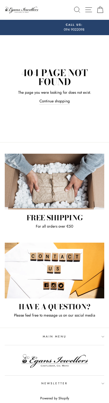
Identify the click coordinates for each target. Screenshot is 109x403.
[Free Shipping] (54, 181)
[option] (56, 28)
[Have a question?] (54, 270)
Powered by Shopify (54, 398)
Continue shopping (54, 101)
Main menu (55, 336)
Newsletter (54, 383)
